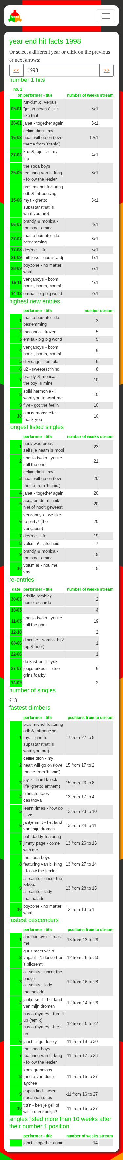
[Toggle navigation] (106, 15)
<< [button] (16, 70)
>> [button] (107, 70)
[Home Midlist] (16, 16)
